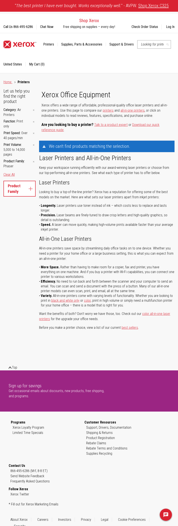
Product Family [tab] (14, 189)
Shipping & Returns (99, 433)
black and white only (65, 300)
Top (14, 367)
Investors (64, 520)
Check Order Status (145, 27)
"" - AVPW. (92, 5)
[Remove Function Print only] (34, 121)
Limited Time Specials (28, 433)
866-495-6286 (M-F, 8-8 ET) (29, 471)
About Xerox (19, 520)
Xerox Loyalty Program (28, 427)
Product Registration (100, 438)
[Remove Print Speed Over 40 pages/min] (34, 133)
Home (7, 82)
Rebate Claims (96, 443)
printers (108, 110)
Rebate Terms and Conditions (106, 448)
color (87, 300)
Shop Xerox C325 (153, 5)
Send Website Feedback (27, 476)
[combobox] (154, 44)
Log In (170, 27)
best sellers (130, 328)
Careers (42, 520)
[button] (14, 64)
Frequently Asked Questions (30, 481)
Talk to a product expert (111, 125)
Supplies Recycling (99, 453)
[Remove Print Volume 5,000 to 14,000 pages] (34, 145)
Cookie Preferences (132, 520)
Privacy (86, 520)
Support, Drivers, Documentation (108, 427)
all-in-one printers (132, 110)
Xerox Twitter (19, 494)
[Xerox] (19, 44)
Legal (104, 520)
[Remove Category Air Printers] (34, 110)
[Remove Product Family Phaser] (34, 161)
